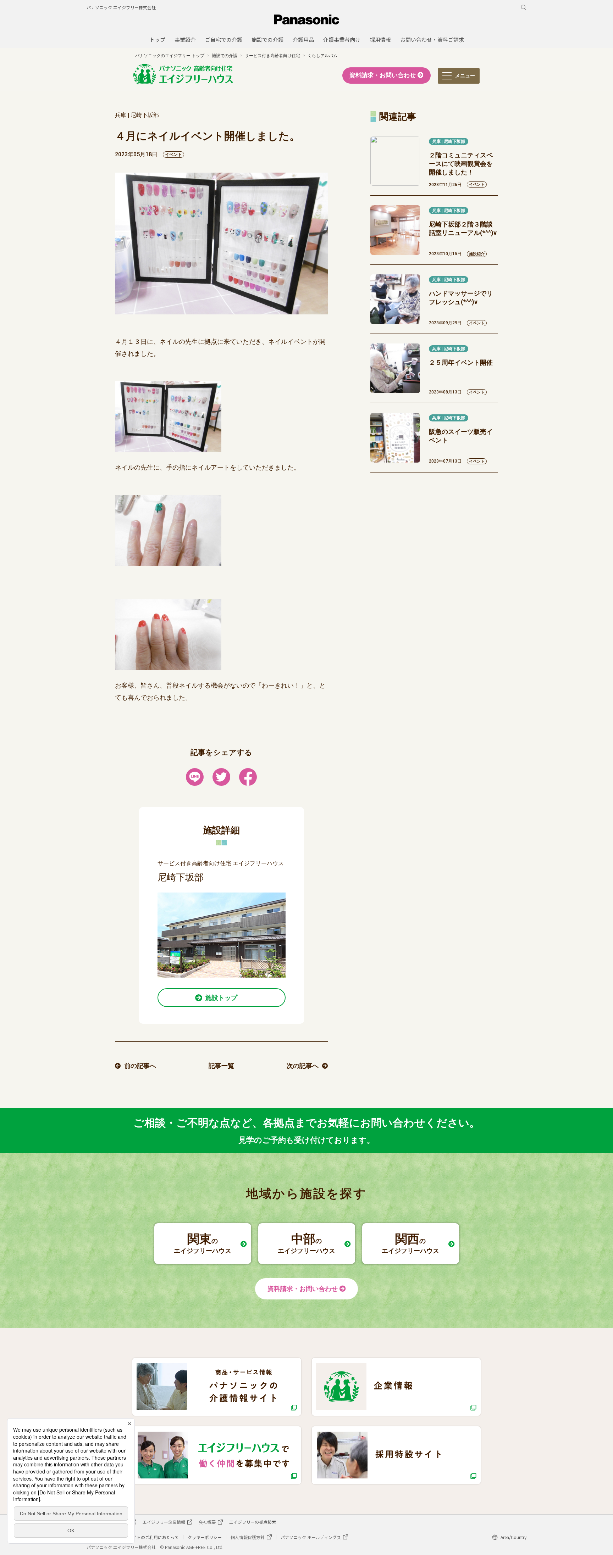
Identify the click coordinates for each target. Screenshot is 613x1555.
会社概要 (207, 1522)
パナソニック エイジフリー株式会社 (121, 7)
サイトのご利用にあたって (153, 1537)
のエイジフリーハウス (202, 1243)
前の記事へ (140, 1065)
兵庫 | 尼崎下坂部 (448, 141)
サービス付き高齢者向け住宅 (272, 55)
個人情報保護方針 (248, 1537)
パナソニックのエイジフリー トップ (169, 55)
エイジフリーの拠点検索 (252, 1522)
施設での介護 (224, 55)
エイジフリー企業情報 (164, 1522)
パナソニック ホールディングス (311, 1537)
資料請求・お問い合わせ (382, 75)
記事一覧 (221, 1065)
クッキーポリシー (205, 1537)
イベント (173, 154)
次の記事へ (303, 1065)
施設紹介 (477, 254)
